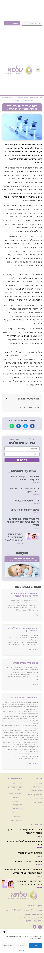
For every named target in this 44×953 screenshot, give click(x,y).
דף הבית (39, 98)
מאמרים (32, 98)
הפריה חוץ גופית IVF (21, 98)
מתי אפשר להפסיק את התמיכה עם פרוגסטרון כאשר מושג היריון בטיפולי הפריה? (23, 522)
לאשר (35, 946)
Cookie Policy (22, 950)
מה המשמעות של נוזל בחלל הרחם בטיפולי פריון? (23, 629)
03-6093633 (36, 917)
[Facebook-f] (40, 927)
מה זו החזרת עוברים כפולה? (27, 500)
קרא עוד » (36, 483)
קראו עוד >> (33, 615)
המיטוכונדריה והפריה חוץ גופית (25, 509)
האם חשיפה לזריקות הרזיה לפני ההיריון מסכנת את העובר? (24, 594)
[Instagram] (34, 927)
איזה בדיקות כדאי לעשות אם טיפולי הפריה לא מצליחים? (14, 537)
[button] (3, 932)
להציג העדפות (8, 946)
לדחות (22, 946)
